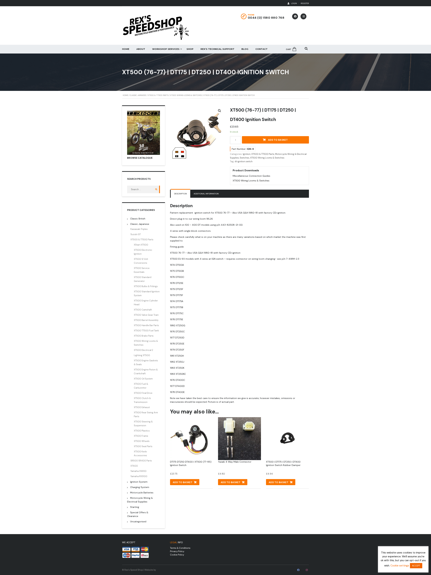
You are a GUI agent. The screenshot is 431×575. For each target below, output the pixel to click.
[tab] (180, 194)
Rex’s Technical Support (217, 49)
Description (180, 193)
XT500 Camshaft (143, 309)
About (140, 49)
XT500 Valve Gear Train (146, 314)
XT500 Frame (141, 435)
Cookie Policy (177, 554)
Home (125, 49)
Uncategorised (138, 521)
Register (305, 3)
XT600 (134, 465)
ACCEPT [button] (416, 565)
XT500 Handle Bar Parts (146, 325)
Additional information (206, 193)
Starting (134, 507)
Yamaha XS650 (138, 471)
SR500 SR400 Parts (141, 460)
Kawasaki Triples (139, 229)
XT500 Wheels (142, 441)
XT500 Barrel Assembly (146, 320)
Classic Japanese (138, 95)
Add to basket (278, 139)
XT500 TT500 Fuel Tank (146, 330)
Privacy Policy (177, 551)
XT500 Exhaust (142, 407)
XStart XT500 (141, 244)
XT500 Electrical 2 (143, 350)
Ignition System (138, 481)
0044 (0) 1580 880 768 (266, 18)
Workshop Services (165, 49)
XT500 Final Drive (143, 393)
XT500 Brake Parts (144, 335)
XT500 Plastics (142, 430)
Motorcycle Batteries (141, 492)
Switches (244, 157)
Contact (261, 49)
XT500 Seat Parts (143, 446)
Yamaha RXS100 (138, 476)
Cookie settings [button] (399, 565)
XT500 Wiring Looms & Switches (186, 95)
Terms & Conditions (180, 548)
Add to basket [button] (182, 482)
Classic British (137, 218)
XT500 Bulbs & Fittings (146, 286)
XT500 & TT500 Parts (158, 95)
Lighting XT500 (142, 355)
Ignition (247, 154)
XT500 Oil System (143, 378)
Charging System (139, 487)
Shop (190, 49)
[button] (220, 111)
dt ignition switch (244, 161)
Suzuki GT (135, 234)
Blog (244, 49)
